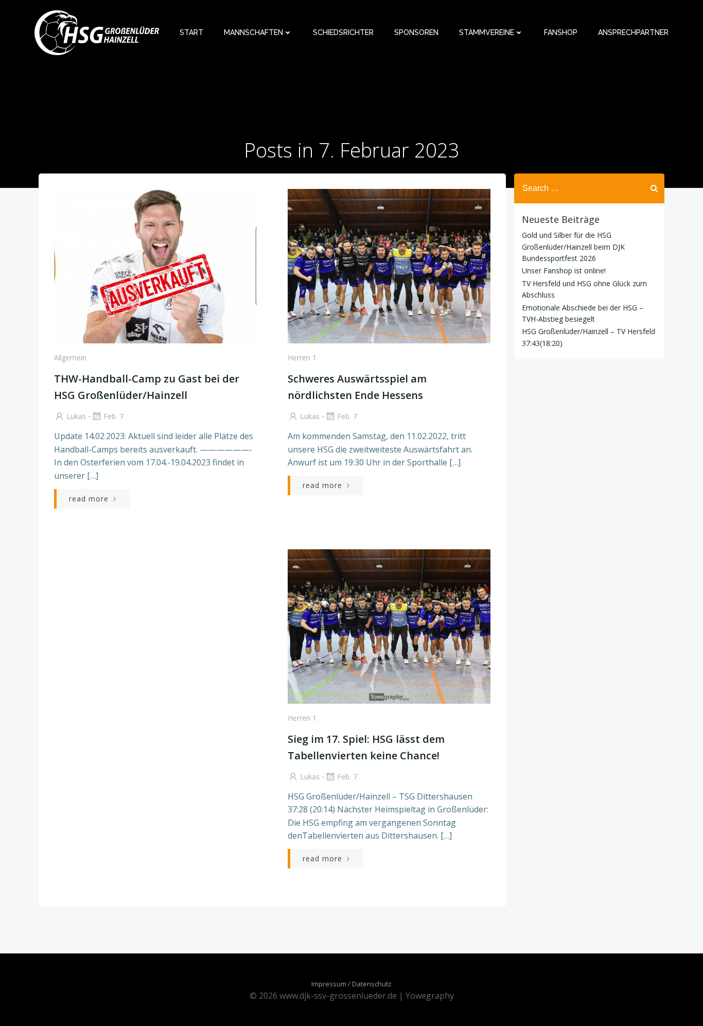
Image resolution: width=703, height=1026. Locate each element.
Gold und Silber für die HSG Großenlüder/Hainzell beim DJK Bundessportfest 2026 (573, 246)
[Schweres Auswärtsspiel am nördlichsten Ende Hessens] (389, 265)
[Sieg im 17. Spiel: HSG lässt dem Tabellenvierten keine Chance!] (389, 625)
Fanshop (560, 32)
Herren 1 (302, 357)
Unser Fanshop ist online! (564, 270)
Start (191, 32)
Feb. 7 (113, 416)
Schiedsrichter (343, 32)
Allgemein (70, 357)
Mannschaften (253, 32)
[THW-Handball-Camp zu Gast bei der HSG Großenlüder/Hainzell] (155, 265)
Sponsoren (416, 32)
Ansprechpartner (633, 32)
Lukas (76, 416)
